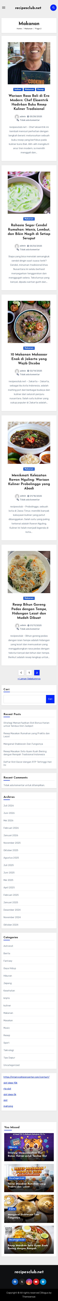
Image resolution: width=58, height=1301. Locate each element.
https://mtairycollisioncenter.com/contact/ (27, 1077)
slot (5, 1100)
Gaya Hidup (10, 968)
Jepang (8, 983)
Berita (7, 953)
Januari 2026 (11, 835)
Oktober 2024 (11, 924)
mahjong (8, 1106)
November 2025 (12, 843)
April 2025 (9, 887)
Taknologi (9, 1050)
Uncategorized (12, 1065)
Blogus (44, 1292)
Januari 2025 (11, 902)
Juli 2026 (9, 805)
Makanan (29, 89)
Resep (40, 89)
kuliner (18, 89)
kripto (7, 998)
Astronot (8, 946)
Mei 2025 (8, 880)
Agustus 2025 (11, 857)
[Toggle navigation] (3, 7)
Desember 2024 (12, 910)
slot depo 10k (10, 1083)
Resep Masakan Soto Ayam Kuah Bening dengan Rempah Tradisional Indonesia (28, 1248)
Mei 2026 (9, 820)
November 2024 (12, 917)
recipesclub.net (28, 8)
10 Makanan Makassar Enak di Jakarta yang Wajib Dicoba (29, 359)
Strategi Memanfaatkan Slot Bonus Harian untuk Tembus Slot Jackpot (27, 1156)
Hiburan (8, 975)
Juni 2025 (9, 872)
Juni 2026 (9, 813)
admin (23, 116)
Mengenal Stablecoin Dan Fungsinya (23, 744)
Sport (6, 1042)
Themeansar (28, 1296)
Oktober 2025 (11, 850)
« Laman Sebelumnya (29, 678)
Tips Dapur (9, 1057)
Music (7, 1028)
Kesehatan (9, 990)
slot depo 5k (10, 1094)
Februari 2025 (11, 895)
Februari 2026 (11, 828)
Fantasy (8, 961)
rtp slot (7, 1088)
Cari (7, 689)
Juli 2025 (9, 865)
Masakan (8, 1020)
